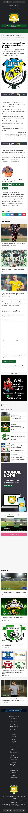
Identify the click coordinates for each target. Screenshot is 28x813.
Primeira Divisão (6, 239)
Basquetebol (14, 759)
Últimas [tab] (5, 405)
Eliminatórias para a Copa (14, 774)
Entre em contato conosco (17, 157)
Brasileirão (14, 734)
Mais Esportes (14, 755)
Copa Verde (14, 749)
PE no (3, 515)
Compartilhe (10, 51)
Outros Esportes (14, 764)
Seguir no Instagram (14, 534)
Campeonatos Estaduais (14, 751)
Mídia (14, 765)
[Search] (25, 30)
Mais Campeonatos (14, 746)
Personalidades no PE (14, 716)
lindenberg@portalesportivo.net (10, 181)
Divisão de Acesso (14, 415)
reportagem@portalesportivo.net (10, 161)
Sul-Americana (14, 779)
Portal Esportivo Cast (11, 8)
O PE (4, 8)
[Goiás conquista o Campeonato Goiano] (14, 258)
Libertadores (14, 775)
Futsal (12, 434)
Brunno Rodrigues (15, 804)
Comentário (6, 320)
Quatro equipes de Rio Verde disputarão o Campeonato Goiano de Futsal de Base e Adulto (13, 672)
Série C (14, 739)
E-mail (17, 340)
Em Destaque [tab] (7, 409)
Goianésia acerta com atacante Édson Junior (13, 128)
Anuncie (23, 8)
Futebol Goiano (14, 454)
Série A (14, 736)
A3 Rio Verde (13, 424)
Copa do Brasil (14, 747)
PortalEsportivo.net (15, 800)
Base (14, 731)
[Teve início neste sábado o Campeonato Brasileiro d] (20, 524)
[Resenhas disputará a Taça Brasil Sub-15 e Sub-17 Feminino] (5, 437)
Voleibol (14, 762)
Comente (17, 51)
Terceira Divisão (14, 729)
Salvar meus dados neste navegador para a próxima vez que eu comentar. (13, 356)
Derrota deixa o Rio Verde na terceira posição (14, 592)
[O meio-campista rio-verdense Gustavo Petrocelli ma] (7, 524)
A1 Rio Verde (14, 718)
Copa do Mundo (14, 770)
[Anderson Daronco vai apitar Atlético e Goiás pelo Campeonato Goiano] (14, 282)
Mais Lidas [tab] (14, 405)
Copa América (14, 772)
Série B (14, 737)
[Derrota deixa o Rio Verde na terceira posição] (5, 416)
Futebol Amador (14, 715)
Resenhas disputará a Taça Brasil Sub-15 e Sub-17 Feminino (18, 438)
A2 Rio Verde (14, 720)
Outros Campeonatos (14, 752)
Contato (14, 9)
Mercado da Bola (14, 742)
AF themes (19, 805)
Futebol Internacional (14, 769)
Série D (14, 741)
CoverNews (12, 805)
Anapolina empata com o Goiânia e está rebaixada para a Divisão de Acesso (15, 134)
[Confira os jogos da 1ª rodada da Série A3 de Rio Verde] (5, 427)
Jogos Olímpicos (14, 757)
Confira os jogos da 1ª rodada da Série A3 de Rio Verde (18, 428)
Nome (4, 340)
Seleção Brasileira (14, 777)
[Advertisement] (14, 554)
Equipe (18, 8)
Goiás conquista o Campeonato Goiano (13, 269)
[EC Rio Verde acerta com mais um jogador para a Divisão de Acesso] (14, 233)
